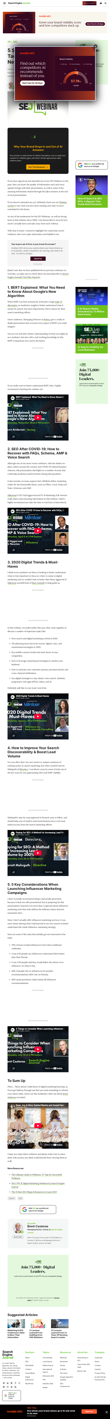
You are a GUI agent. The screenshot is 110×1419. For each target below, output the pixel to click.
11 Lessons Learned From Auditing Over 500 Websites (36, 1333)
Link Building (47, 1358)
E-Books (63, 1369)
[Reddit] (11, 1387)
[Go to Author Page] (11, 85)
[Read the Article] (16, 1323)
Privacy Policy (100, 1373)
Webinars (63, 1358)
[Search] (105, 3)
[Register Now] (92, 185)
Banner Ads (81, 1371)
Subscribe (98, 1358)
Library (62, 1365)
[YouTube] (11, 1383)
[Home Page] (19, 3)
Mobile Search (48, 1365)
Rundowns (64, 1362)
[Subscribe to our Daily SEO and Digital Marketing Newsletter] (100, 3)
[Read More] (92, 296)
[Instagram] (7, 1387)
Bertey (47, 319)
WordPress (29, 1384)
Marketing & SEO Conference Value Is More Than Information (16, 1333)
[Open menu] (4, 3)
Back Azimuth (38, 583)
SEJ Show (63, 1373)
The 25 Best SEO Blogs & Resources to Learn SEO (34, 1192)
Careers (11, 1198)
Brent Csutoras (37, 1226)
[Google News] (3, 1383)
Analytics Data (48, 1384)
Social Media (30, 1373)
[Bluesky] (3, 1387)
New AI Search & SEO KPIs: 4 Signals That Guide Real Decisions (90, 201)
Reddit (45, 1387)
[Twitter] (19, 1383)
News (27, 1358)
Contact (98, 1365)
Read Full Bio (18, 1237)
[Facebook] (15, 1383)
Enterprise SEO (48, 1376)
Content (28, 1369)
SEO (20, 1198)
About (97, 1362)
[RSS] (15, 1387)
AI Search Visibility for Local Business (90, 348)
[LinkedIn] (7, 1383)
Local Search (47, 1362)
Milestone (12, 495)
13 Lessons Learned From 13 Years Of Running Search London (59, 1333)
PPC (44, 1380)
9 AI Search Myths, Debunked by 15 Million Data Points (91, 311)
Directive (23, 769)
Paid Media (29, 1365)
